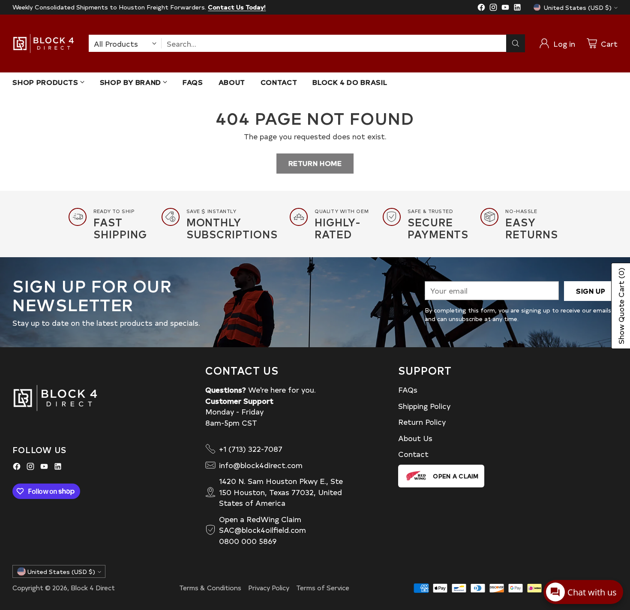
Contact (413, 454)
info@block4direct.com (261, 465)
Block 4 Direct (93, 587)
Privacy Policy (268, 587)
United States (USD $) (578, 7)
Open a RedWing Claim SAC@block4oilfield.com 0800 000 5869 (262, 530)
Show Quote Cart (621, 305)
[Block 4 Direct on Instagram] (493, 8)
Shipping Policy (424, 406)
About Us (415, 438)
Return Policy (422, 422)
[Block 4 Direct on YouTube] (505, 8)
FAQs (407, 389)
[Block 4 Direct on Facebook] (481, 8)
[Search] (515, 43)
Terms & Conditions (210, 587)
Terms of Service (322, 587)
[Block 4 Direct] (43, 43)
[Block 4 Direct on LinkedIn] (517, 8)
